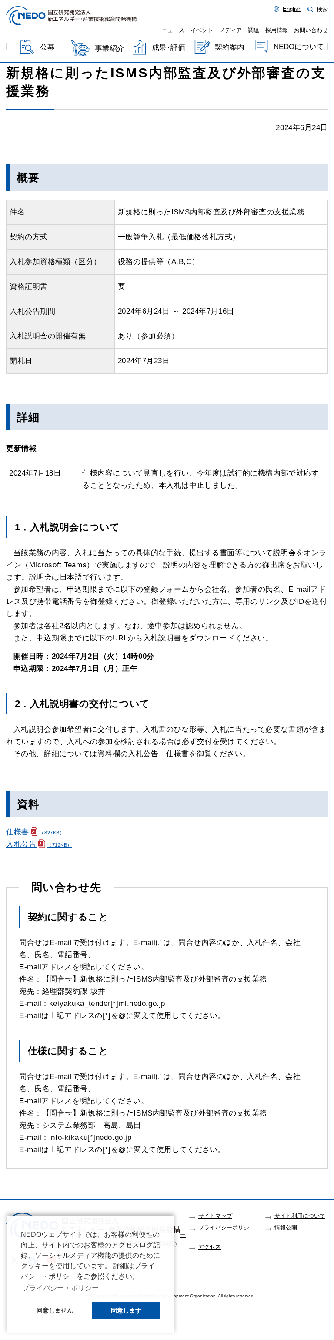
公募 (47, 48)
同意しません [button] (55, 1310)
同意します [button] (126, 1310)
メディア (230, 30)
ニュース (173, 30)
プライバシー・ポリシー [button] (60, 1288)
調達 (253, 30)
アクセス (209, 1247)
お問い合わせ (311, 30)
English (292, 9)
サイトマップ (215, 1216)
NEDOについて (299, 47)
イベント (201, 30)
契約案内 (229, 47)
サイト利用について (299, 1216)
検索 (322, 10)
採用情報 (276, 30)
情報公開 (285, 1228)
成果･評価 (168, 48)
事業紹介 (109, 48)
